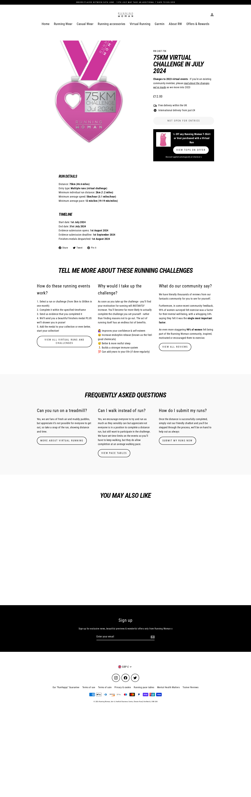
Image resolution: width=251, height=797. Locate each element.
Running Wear (63, 24)
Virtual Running (140, 24)
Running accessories (111, 24)
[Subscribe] (152, 636)
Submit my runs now (177, 440)
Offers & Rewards (197, 24)
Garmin (159, 24)
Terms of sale (105, 687)
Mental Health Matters (168, 687)
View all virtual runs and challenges (64, 341)
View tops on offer (191, 150)
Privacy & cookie (122, 687)
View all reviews (175, 346)
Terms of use (88, 687)
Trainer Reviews (190, 687)
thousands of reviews (189, 294)
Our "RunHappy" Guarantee (66, 687)
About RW (175, 24)
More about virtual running (61, 440)
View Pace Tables (114, 453)
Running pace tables (144, 687)
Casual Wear (85, 24)
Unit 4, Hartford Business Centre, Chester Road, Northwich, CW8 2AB (134, 702)
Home (46, 24)
